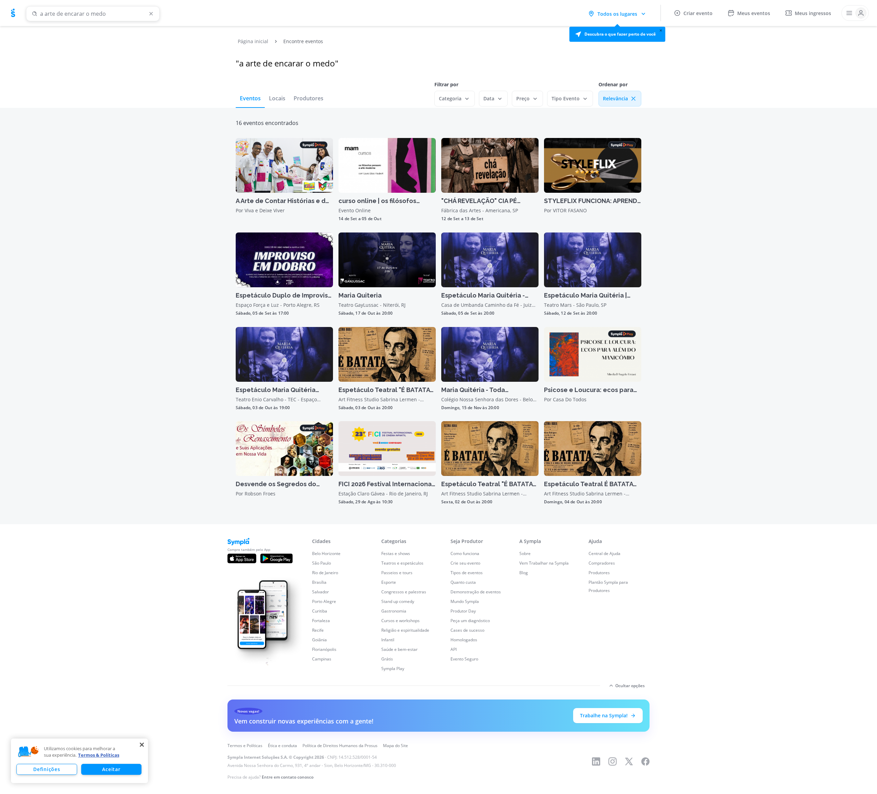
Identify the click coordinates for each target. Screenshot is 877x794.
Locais (277, 98)
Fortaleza (321, 620)
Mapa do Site (395, 745)
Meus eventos (753, 13)
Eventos (250, 98)
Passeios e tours (396, 573)
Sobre (525, 553)
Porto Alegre (324, 601)
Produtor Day (463, 611)
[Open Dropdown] (855, 13)
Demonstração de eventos (475, 592)
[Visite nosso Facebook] (645, 761)
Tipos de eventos (466, 573)
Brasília (319, 582)
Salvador (320, 592)
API (453, 649)
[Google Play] (276, 558)
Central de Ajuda (604, 553)
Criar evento (698, 13)
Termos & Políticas (98, 755)
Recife (318, 630)
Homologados (463, 640)
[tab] (250, 98)
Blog (523, 573)
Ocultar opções (630, 686)
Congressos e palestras (403, 592)
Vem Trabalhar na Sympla (544, 563)
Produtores (308, 98)
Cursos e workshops (400, 620)
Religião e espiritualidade (405, 630)
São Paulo (321, 563)
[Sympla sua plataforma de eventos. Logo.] (13, 13)
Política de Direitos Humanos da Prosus (340, 745)
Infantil (387, 640)
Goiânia (319, 640)
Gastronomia (393, 611)
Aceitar (111, 769)
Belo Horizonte (326, 553)
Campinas (321, 659)
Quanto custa (463, 582)
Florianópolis (324, 649)
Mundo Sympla (464, 601)
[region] (79, 761)
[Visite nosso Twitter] (629, 761)
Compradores (602, 563)
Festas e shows (395, 553)
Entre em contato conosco (287, 777)
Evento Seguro (464, 659)
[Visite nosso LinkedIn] (596, 761)
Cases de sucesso (467, 630)
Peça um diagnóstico (470, 620)
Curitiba (319, 611)
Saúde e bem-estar (399, 649)
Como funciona (464, 553)
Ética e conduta (282, 745)
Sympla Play (392, 668)
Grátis (387, 659)
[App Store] (241, 558)
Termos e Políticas (244, 745)
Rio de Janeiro (325, 573)
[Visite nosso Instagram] (612, 761)
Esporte (388, 582)
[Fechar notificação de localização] (661, 30)
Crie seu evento (465, 563)
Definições (46, 769)
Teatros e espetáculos (402, 563)
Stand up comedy (397, 601)
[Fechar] (141, 744)
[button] (617, 34)
